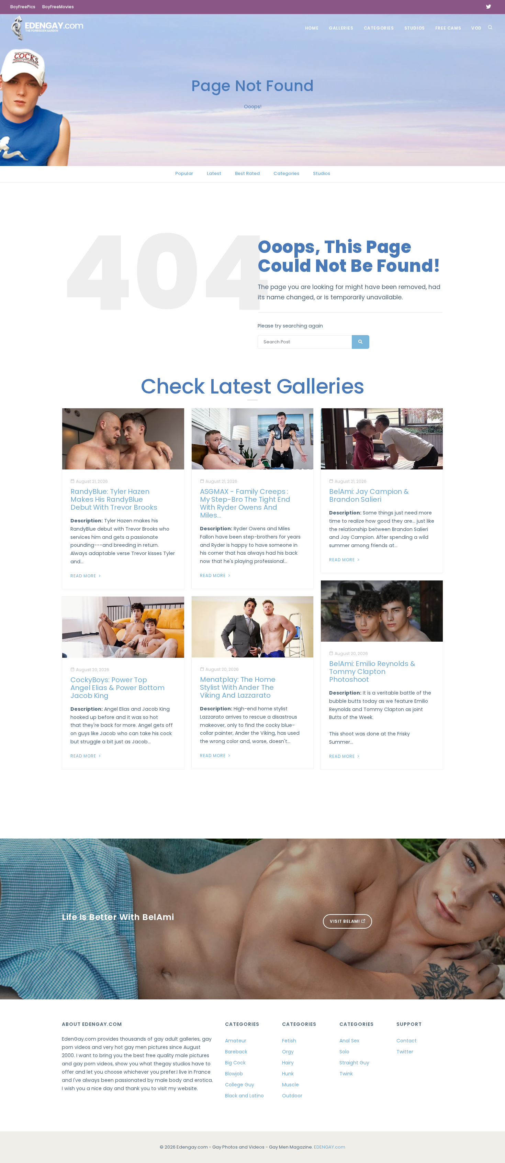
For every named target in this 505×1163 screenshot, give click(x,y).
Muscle (290, 1084)
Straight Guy (354, 1062)
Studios (414, 28)
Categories (379, 28)
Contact (406, 1040)
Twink (346, 1073)
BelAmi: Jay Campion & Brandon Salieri (369, 495)
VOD (476, 28)
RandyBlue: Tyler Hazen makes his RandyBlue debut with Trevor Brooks (113, 499)
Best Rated (247, 173)
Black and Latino (244, 1095)
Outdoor (292, 1095)
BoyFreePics (22, 7)
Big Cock (235, 1062)
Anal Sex (349, 1040)
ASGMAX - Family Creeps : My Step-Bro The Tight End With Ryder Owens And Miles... (245, 503)
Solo (344, 1051)
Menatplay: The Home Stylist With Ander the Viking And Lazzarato (238, 687)
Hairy (288, 1062)
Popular (184, 173)
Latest (214, 173)
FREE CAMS (448, 28)
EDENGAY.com (329, 1147)
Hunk (288, 1073)
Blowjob (234, 1073)
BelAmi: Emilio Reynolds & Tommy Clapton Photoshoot (372, 671)
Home (311, 28)
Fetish (289, 1040)
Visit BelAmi (345, 921)
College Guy (239, 1084)
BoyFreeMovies (58, 7)
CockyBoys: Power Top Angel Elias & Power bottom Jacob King (117, 687)
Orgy (288, 1051)
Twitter (404, 1051)
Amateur (235, 1040)
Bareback (236, 1051)
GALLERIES (341, 28)
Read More (84, 576)
